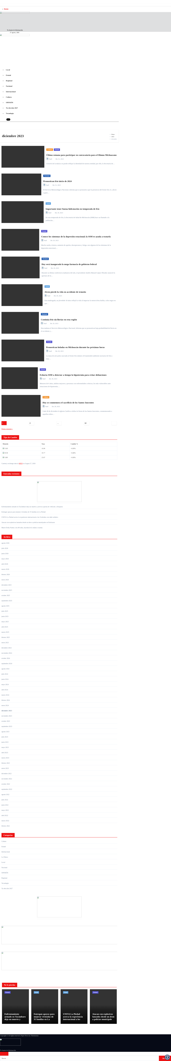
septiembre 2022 (6, 789)
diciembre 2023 (6, 711)
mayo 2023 (5, 747)
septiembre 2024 (6, 663)
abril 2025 (4, 627)
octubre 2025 (5, 595)
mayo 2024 (5, 684)
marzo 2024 (5, 695)
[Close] (0, 5)
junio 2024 (4, 679)
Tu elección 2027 (12, 108)
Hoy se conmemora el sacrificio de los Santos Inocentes (68, 402)
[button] (167, 1057)
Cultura (9, 97)
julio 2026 (4, 548)
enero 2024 (5, 705)
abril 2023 (4, 752)
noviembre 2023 (6, 716)
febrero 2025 (5, 637)
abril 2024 (4, 690)
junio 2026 (4, 553)
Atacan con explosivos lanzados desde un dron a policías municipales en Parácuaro (28, 522)
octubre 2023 (5, 721)
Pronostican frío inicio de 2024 (57, 181)
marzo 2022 (5, 821)
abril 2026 (4, 564)
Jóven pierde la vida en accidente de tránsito (65, 292)
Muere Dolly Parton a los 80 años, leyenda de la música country (22, 527)
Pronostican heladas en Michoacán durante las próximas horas (75, 347)
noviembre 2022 (6, 779)
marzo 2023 (5, 758)
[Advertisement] (59, 46)
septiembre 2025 (6, 601)
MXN (21, 463)
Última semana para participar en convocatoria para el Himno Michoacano (81, 155)
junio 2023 (4, 742)
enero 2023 (5, 768)
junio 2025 (4, 616)
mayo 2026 (5, 559)
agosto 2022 (5, 794)
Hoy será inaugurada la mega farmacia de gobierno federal (69, 264)
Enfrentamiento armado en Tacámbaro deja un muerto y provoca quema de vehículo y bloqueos (32, 507)
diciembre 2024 (6, 648)
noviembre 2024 (6, 653)
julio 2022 (4, 800)
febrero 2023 (5, 763)
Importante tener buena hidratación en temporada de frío (72, 209)
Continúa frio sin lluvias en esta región (59, 319)
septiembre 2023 (6, 726)
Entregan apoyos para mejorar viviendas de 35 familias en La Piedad (23, 512)
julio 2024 (4, 674)
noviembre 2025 (6, 590)
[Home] (1, 63)
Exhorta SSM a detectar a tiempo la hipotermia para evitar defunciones (73, 375)
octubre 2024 (5, 658)
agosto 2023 (5, 731)
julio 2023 (4, 737)
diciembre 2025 (6, 585)
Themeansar (34, 1035)
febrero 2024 (5, 700)
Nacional (9, 86)
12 (85, 423)
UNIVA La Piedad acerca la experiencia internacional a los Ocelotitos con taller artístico (29, 517)
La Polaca (4, 857)
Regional (9, 81)
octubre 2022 (5, 784)
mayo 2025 (5, 621)
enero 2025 (5, 642)
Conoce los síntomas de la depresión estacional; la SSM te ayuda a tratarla (76, 236)
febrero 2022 (5, 826)
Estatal (8, 75)
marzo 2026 (5, 569)
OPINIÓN (9, 102)
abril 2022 (4, 815)
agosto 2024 (5, 669)
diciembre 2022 (6, 773)
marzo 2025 (5, 632)
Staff (50, 159)
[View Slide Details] (68, 944)
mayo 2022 (5, 810)
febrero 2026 (5, 574)
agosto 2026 (5, 543)
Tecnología (10, 113)
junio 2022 (4, 805)
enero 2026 (5, 580)
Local (8, 70)
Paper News (24, 1035)
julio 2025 (4, 611)
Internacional (11, 92)
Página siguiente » (7, 429)
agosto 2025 (5, 606)
